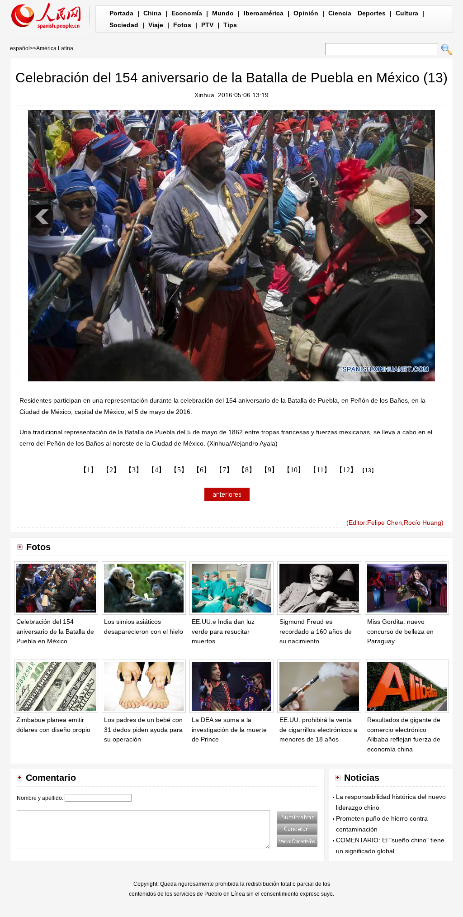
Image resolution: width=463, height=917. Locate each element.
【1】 (89, 470)
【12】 (346, 470)
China (152, 13)
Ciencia (339, 13)
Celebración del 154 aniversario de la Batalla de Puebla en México (55, 631)
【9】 (269, 470)
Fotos (182, 25)
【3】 (134, 470)
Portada (121, 13)
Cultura (407, 13)
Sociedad (123, 25)
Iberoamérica (263, 13)
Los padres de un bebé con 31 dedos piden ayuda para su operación (143, 729)
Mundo (223, 13)
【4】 (156, 470)
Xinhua (204, 95)
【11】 (320, 470)
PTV (207, 25)
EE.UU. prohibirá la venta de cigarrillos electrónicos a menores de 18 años (318, 729)
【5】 (179, 470)
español (20, 48)
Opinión (305, 13)
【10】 (294, 470)
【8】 (247, 470)
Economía (186, 13)
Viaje (155, 25)
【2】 (111, 470)
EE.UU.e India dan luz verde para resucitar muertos (223, 631)
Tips (230, 25)
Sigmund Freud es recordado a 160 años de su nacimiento (315, 631)
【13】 (368, 470)
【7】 (224, 470)
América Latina (54, 48)
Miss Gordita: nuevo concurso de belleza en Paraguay (400, 631)
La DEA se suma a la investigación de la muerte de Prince (229, 729)
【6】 (202, 470)
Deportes (372, 13)
